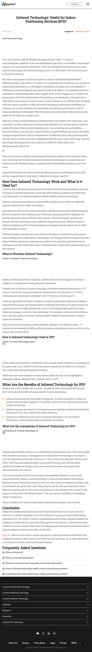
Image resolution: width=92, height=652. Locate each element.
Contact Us (75, 4)
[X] (43, 633)
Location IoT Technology (12, 622)
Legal (52, 643)
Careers (25, 643)
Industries (6, 604)
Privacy (63, 643)
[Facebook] (54, 633)
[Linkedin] (49, 633)
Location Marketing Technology (15, 593)
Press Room (39, 643)
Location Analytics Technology (15, 599)
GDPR (74, 643)
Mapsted (6, 535)
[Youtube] (38, 633)
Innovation (6, 616)
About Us (13, 643)
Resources (6, 610)
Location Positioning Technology (16, 587)
